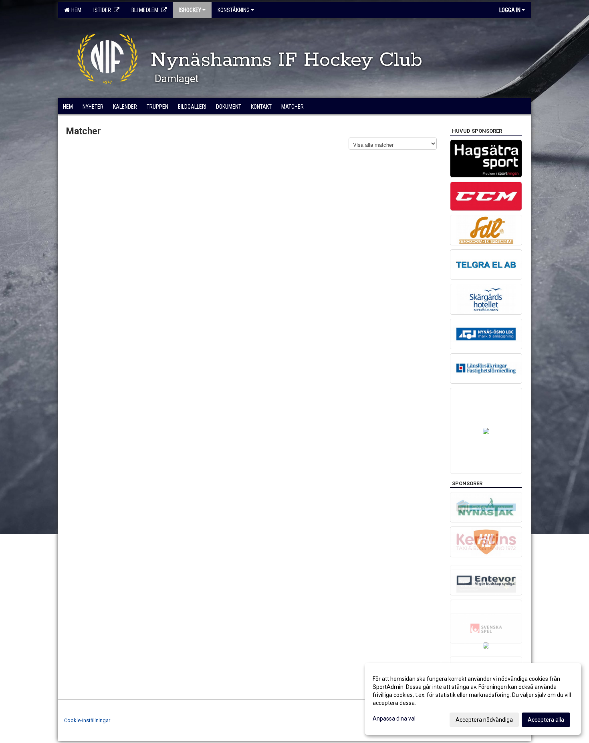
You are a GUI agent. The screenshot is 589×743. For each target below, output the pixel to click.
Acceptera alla (546, 720)
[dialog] (473, 699)
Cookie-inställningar (87, 720)
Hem (75, 10)
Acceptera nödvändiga (484, 720)
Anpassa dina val (394, 718)
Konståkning (234, 10)
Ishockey (190, 10)
